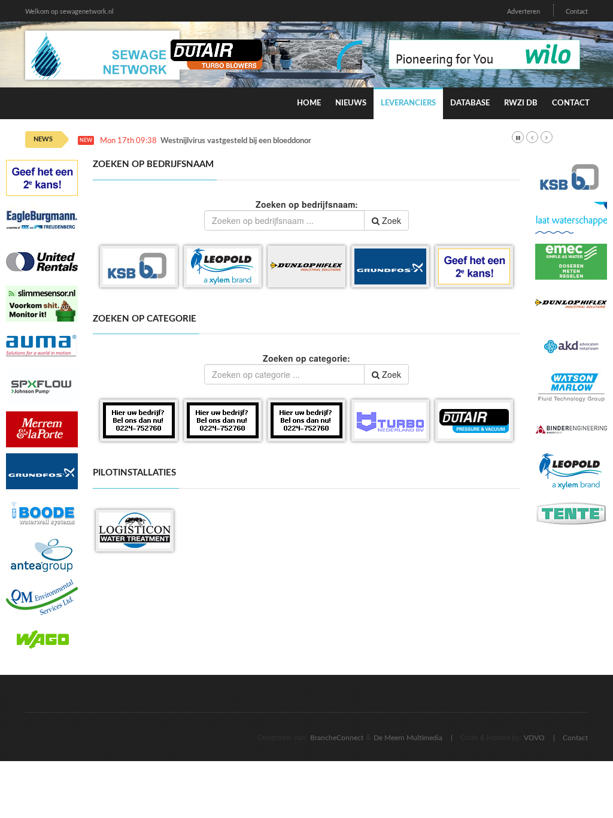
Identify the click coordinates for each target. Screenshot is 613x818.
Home (309, 103)
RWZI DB (521, 103)
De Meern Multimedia (408, 737)
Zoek (390, 220)
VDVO (534, 737)
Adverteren (523, 11)
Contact (577, 11)
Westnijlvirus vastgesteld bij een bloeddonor (235, 141)
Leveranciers (408, 103)
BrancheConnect (336, 737)
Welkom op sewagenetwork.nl (69, 11)
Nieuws (350, 103)
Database (470, 103)
